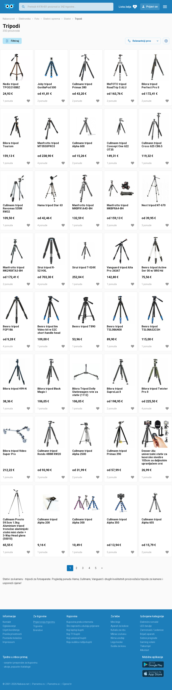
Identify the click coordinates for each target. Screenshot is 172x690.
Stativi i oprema (51, 18)
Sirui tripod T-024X (84, 267)
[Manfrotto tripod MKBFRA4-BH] (120, 189)
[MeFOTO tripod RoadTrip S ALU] (120, 67)
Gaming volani (147, 642)
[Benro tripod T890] (86, 310)
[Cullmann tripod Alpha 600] (86, 126)
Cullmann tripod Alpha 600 (82, 144)
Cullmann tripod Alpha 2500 (82, 452)
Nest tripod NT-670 (153, 205)
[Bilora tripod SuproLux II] (120, 372)
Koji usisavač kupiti (76, 638)
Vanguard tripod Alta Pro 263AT (120, 269)
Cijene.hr (67, 684)
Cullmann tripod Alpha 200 (47, 521)
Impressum (9, 642)
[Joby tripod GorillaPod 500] (51, 67)
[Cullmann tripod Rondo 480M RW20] (51, 434)
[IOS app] (153, 673)
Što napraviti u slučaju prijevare (83, 626)
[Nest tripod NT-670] (155, 189)
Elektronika (25, 18)
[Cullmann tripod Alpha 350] (120, 503)
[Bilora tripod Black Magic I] (51, 372)
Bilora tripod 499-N (15, 388)
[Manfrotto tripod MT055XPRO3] (51, 126)
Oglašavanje (9, 626)
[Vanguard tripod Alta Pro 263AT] (120, 251)
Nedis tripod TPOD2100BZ (11, 85)
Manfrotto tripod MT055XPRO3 (48, 144)
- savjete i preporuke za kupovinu (20, 662)
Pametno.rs (38, 684)
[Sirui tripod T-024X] (86, 251)
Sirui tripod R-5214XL (46, 269)
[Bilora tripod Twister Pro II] (155, 372)
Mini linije (115, 622)
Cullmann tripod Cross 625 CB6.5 (152, 144)
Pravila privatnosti (12, 634)
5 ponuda (112, 552)
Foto (37, 18)
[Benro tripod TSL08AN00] (120, 310)
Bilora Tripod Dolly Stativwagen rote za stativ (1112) (85, 392)
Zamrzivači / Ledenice (152, 630)
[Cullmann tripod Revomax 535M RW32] (16, 189)
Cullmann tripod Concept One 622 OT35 (118, 146)
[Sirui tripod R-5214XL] (51, 251)
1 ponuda (8, 101)
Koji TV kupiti (73, 634)
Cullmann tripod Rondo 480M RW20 (49, 452)
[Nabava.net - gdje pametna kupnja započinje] (9, 6)
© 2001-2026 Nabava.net (16, 684)
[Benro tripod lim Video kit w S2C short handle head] (51, 310)
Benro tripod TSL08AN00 (115, 328)
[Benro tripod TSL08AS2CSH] (155, 310)
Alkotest (144, 650)
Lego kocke (117, 642)
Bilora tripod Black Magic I (49, 390)
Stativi (67, 18)
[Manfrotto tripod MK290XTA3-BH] (16, 251)
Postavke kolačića (12, 638)
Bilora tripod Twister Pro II (155, 390)
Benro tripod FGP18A (11, 328)
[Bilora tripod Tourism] (16, 126)
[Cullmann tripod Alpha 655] (155, 503)
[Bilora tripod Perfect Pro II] (155, 67)
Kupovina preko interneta (80, 622)
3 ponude (147, 225)
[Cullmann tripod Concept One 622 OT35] (120, 126)
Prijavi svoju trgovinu (44, 622)
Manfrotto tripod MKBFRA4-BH (117, 207)
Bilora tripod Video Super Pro (14, 452)
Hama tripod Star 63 (50, 205)
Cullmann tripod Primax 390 (117, 452)
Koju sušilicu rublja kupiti (79, 642)
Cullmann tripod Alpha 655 (151, 521)
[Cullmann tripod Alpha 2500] (86, 434)
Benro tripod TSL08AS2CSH (151, 328)
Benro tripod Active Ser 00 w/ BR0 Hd (154, 269)
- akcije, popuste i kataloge (17, 666)
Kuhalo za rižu (118, 630)
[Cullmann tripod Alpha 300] (86, 503)
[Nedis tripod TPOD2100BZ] (16, 67)
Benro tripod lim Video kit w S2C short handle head (48, 329)
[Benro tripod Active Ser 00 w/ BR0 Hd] (155, 251)
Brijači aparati (147, 634)
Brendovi (38, 630)
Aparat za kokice (119, 626)
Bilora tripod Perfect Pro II (150, 85)
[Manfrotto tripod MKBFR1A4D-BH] (86, 189)
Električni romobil (149, 622)
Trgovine (37, 626)
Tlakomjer (145, 646)
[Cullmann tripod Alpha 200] (51, 503)
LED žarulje (146, 626)
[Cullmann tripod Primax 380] (86, 67)
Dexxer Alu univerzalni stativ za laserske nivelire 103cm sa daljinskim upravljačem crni (154, 457)
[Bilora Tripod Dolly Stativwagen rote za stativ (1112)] (86, 372)
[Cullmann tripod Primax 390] (120, 434)
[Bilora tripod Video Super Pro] (16, 434)
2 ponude (42, 101)
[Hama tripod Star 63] (51, 189)
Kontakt (7, 622)
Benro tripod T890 (83, 326)
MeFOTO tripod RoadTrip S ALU (116, 85)
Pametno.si (54, 684)
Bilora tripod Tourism (10, 144)
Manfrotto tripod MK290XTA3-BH (13, 269)
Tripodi (78, 18)
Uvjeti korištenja (11, 630)
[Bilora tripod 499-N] (16, 372)
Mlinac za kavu (118, 634)
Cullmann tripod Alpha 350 (117, 521)
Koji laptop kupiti (75, 630)
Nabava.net (9, 18)
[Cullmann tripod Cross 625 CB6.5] (155, 126)
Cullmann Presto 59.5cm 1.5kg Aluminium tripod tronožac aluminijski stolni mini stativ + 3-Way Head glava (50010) (15, 529)
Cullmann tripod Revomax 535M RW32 (13, 208)
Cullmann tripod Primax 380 (82, 85)
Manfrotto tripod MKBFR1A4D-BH (83, 207)
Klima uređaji (117, 638)
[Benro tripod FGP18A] (16, 310)
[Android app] (153, 664)
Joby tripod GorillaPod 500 (46, 85)
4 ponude (42, 163)
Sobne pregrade (148, 638)
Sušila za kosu (118, 646)
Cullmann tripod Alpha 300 (82, 521)
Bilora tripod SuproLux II (114, 390)
